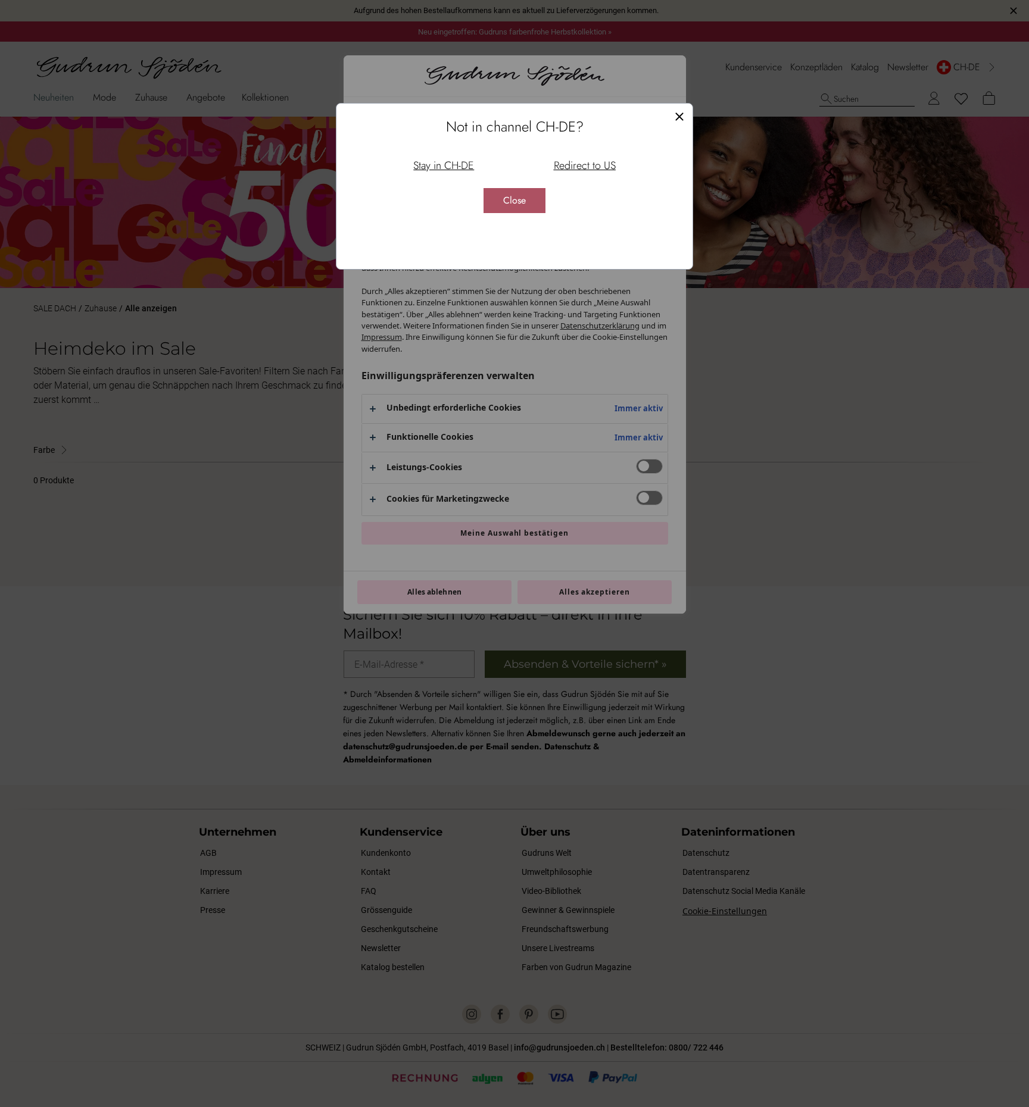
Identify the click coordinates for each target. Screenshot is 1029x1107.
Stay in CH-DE (443, 165)
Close (514, 200)
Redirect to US (585, 165)
